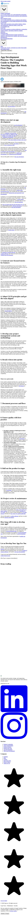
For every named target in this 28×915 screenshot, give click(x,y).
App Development (8, 749)
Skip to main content (5, 1)
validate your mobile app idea (9, 135)
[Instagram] (14, 738)
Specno (2, 549)
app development (18, 125)
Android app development (15, 154)
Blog (5, 758)
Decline (2, 913)
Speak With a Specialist (6, 50)
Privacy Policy (7, 762)
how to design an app (9, 145)
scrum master (20, 199)
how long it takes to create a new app (17, 139)
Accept (7, 913)
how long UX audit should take (18, 513)
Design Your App (8, 748)
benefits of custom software (8, 252)
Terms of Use (7, 763)
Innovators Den (7, 760)
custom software (4, 253)
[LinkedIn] (14, 711)
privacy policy (13, 911)
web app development (19, 551)
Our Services (4, 6)
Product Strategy (7, 747)
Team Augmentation (8, 745)
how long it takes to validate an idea (9, 134)
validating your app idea (10, 133)
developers (21, 386)
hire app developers (19, 156)
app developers (11, 106)
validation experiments (8, 137)
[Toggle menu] (1, 52)
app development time (11, 531)
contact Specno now (5, 555)
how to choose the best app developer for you (13, 204)
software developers (17, 206)
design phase (11, 230)
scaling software (14, 516)
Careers (5, 759)
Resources (3, 40)
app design (16, 143)
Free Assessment (4, 38)
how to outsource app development (14, 151)
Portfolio (10, 38)
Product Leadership (8, 744)
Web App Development (9, 751)
